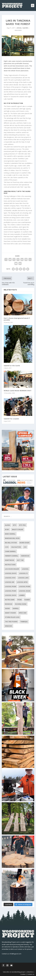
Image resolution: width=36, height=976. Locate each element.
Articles (19, 28)
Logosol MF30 (22, 582)
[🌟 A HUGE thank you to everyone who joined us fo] (18, 885)
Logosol (25, 569)
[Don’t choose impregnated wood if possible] (18, 304)
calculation (16, 547)
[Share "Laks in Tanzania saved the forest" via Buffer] (26, 259)
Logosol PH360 (24, 586)
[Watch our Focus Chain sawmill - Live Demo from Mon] (18, 785)
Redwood (8, 604)
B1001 (7, 529)
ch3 (25, 547)
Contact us (30, 974)
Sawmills (25, 28)
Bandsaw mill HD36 (12, 538)
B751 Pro (22, 525)
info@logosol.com (15, 954)
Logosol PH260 (10, 586)
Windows (8, 626)
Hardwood (25, 556)
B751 (14, 525)
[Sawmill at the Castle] (18, 344)
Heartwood (9, 560)
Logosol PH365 (10, 591)
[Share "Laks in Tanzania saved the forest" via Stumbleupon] (30, 259)
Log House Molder (12, 569)
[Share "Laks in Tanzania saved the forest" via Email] (16, 263)
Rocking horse (20, 604)
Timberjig (24, 622)
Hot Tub (20, 560)
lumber (22, 595)
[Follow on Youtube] (11, 965)
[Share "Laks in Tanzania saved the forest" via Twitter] (10, 259)
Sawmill (16, 608)
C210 (6, 547)
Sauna (7, 608)
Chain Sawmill (10, 551)
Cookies (23, 974)
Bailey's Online (17, 529)
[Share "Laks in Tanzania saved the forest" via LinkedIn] (22, 259)
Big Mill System (11, 543)
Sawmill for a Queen (11, 419)
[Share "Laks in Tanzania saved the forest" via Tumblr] (14, 259)
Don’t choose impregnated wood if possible (17, 319)
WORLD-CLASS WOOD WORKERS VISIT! (17, 391)
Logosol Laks (23, 578)
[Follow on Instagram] (7, 965)
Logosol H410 (10, 578)
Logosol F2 (23, 573)
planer (27, 600)
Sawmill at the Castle (12, 366)
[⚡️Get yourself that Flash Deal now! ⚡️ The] (18, 752)
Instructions (10, 565)
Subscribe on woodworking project (14, 972)
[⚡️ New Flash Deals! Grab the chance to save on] (18, 818)
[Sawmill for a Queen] (18, 406)
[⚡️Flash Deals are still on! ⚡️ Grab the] (18, 718)
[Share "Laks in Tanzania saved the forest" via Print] (20, 263)
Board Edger (24, 543)
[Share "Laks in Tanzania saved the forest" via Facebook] (6, 259)
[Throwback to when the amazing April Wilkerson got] (18, 652)
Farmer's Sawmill (11, 556)
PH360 (19, 600)
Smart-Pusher (10, 613)
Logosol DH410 (10, 573)
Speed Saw (22, 613)
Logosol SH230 (24, 591)
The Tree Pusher (11, 622)
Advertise (30, 972)
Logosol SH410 (10, 595)
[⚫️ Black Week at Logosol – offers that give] (18, 685)
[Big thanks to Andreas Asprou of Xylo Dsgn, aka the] (18, 852)
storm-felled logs (12, 617)
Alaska (7, 525)
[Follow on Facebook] (3, 965)
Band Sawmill (10, 534)
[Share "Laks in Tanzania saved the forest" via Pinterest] (18, 259)
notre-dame (9, 600)
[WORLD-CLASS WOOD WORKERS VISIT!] (18, 379)
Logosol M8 (9, 582)
